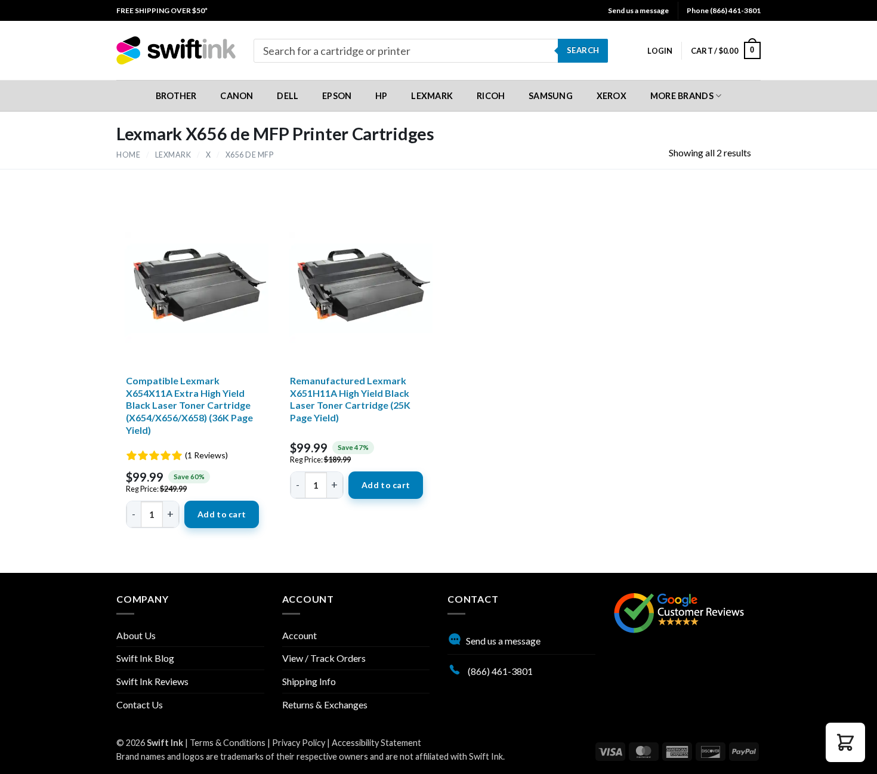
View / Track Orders (324, 658)
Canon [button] (236, 96)
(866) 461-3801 (499, 671)
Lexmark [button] (432, 96)
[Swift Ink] (176, 50)
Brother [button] (176, 96)
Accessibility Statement (376, 743)
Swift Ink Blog (145, 658)
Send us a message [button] (638, 10)
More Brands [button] (682, 96)
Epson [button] (336, 96)
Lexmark (173, 154)
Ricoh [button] (491, 96)
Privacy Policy (298, 743)
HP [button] (381, 96)
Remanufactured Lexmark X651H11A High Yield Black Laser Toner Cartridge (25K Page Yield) (350, 399)
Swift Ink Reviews (152, 681)
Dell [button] (287, 96)
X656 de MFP (250, 154)
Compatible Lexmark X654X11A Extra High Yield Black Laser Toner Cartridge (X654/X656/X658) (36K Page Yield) (189, 405)
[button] (659, 50)
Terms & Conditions (227, 743)
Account (299, 635)
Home (128, 154)
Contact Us (139, 704)
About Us (136, 635)
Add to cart (221, 514)
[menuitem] (162, 10)
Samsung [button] (551, 96)
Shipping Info (309, 681)
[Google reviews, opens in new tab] (679, 611)
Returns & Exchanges (325, 704)
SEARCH (583, 50)
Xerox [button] (611, 96)
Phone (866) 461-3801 (724, 10)
